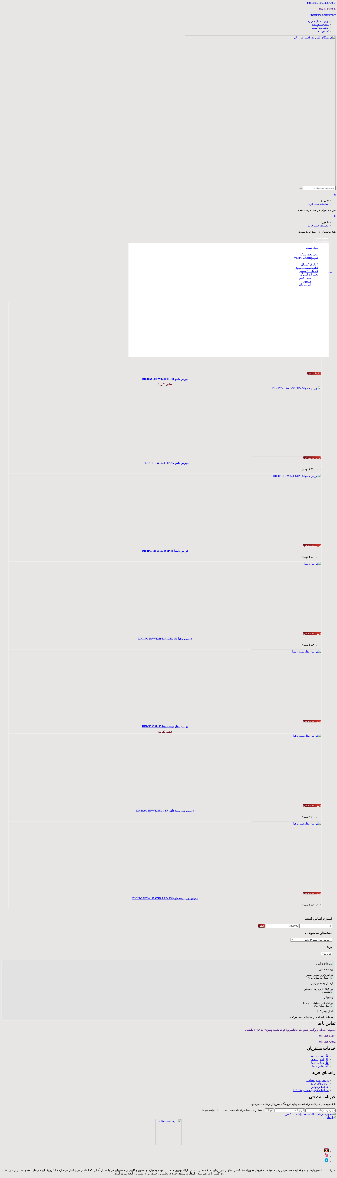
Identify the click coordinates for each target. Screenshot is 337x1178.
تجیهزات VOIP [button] (320, 251)
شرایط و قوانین (320, 1086)
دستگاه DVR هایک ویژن (301, 320)
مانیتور (307, 281)
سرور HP (312, 257)
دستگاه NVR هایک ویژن (301, 316)
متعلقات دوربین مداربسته (300, 334)
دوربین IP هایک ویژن (303, 292)
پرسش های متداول (317, 1080)
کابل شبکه (312, 247)
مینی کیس (305, 277)
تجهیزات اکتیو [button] (321, 241)
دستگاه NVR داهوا (304, 310)
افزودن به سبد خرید (312, 457)
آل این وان (305, 284)
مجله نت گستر (320, 27)
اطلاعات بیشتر (314, 373)
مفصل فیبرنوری (305, 339)
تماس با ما (322, 31)
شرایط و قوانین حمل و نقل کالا (311, 1090)
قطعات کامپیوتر (308, 271)
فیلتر (261, 925)
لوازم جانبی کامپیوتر (306, 267)
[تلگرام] (326, 1161)
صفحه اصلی (321, 237)
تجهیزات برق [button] (321, 261)
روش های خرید (320, 1083)
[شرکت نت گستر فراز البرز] (260, 185)
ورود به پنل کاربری (318, 21)
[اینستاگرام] (326, 1151)
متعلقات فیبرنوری (304, 354)
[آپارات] (326, 1156)
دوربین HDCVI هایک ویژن (299, 295)
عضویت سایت (320, 24)
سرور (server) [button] (321, 254)
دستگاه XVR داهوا (304, 313)
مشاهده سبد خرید (318, 203)
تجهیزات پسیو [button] (321, 244)
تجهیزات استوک (309, 274)
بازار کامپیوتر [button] (321, 264)
